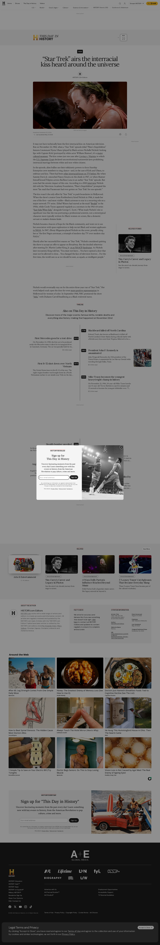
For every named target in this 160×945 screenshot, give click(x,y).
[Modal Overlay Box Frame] (80, 472)
